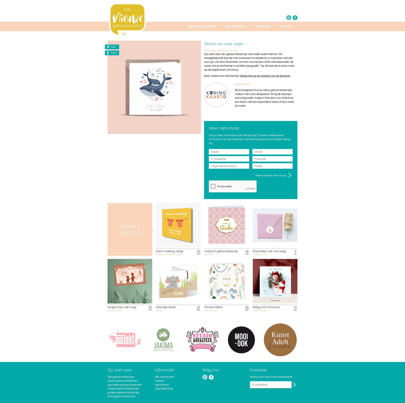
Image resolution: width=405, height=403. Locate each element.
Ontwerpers (236, 26)
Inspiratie (262, 26)
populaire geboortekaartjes (125, 384)
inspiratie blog (164, 388)
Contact (286, 26)
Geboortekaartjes (202, 26)
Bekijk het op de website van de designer (265, 75)
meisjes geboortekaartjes (123, 388)
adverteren (162, 384)
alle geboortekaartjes (121, 376)
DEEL (114, 53)
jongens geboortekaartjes (124, 392)
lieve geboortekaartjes (121, 396)
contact (159, 380)
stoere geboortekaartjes (123, 380)
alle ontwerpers (164, 376)
